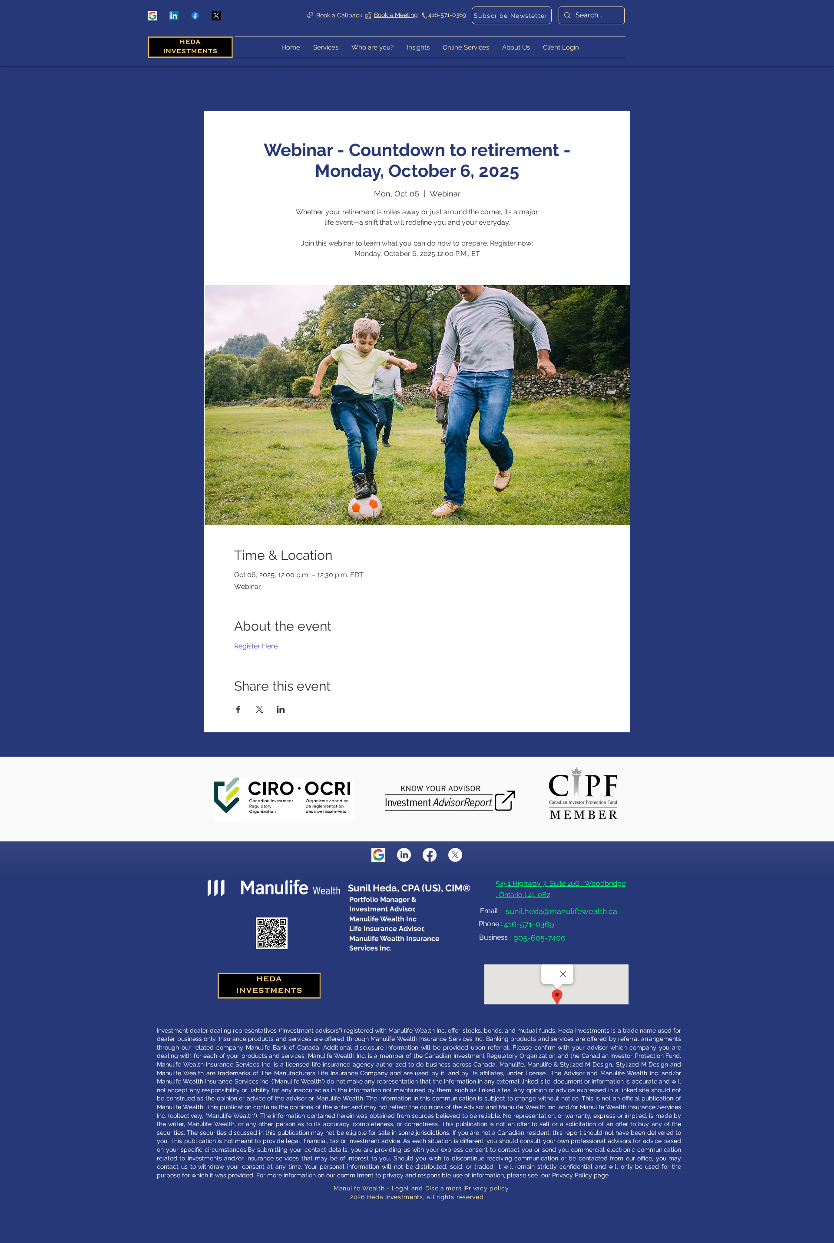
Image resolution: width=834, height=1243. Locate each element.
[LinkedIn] (174, 15)
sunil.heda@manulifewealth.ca (561, 911)
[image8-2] (152, 15)
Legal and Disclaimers (427, 1188)
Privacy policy (487, 1188)
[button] (561, 47)
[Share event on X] (259, 709)
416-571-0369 (447, 14)
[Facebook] (195, 15)
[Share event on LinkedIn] (281, 709)
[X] (216, 15)
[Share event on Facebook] (238, 709)
